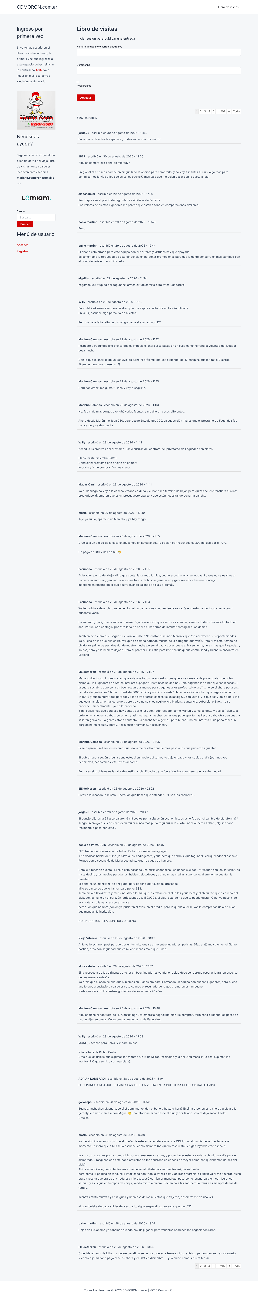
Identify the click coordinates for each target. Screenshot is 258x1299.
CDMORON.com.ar (37, 7)
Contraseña (83, 64)
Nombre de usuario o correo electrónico (99, 46)
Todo (236, 111)
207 (222, 111)
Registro (22, 251)
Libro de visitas (228, 7)
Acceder (22, 245)
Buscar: (21, 211)
